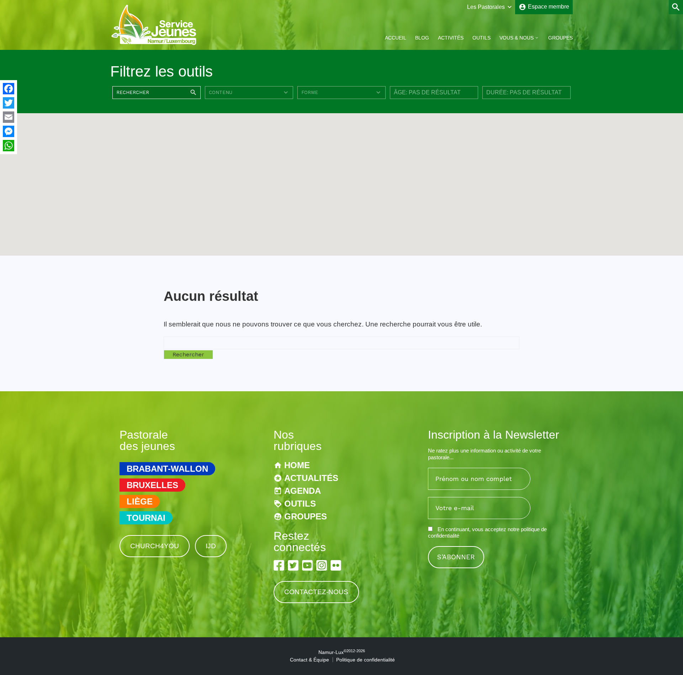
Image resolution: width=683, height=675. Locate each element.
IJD (211, 546)
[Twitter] (8, 103)
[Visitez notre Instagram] (321, 565)
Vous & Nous (516, 38)
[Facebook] (8, 89)
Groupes (560, 38)
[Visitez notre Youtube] (307, 565)
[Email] (8, 117)
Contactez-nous (316, 592)
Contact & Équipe (309, 660)
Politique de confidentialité (365, 660)
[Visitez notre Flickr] (335, 565)
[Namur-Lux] (154, 44)
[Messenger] (8, 131)
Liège (140, 501)
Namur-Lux (341, 652)
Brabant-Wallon (167, 468)
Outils (481, 38)
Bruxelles (152, 485)
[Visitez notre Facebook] (279, 565)
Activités (451, 38)
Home (297, 465)
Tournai (146, 518)
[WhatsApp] (8, 145)
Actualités (311, 478)
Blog (422, 38)
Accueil (395, 38)
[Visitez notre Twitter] (293, 565)
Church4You (154, 546)
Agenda (302, 491)
